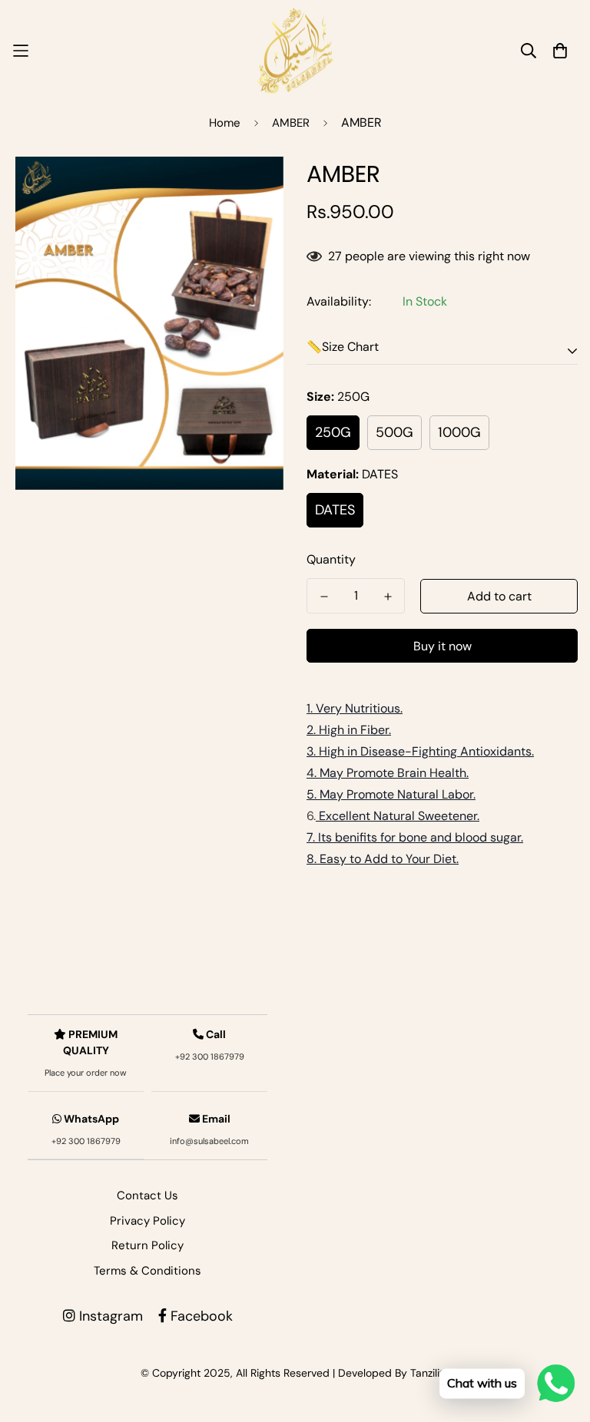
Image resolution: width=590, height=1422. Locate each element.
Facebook (200, 1316)
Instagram (109, 1316)
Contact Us (147, 1195)
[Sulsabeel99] (295, 50)
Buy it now (442, 646)
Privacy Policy (147, 1221)
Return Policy (147, 1245)
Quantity (331, 559)
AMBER (291, 123)
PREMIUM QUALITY (86, 1052)
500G (394, 432)
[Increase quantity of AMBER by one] (387, 596)
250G (333, 432)
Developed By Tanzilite (393, 1373)
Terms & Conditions (147, 1270)
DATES (335, 510)
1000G (459, 432)
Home (224, 123)
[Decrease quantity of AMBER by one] (323, 596)
